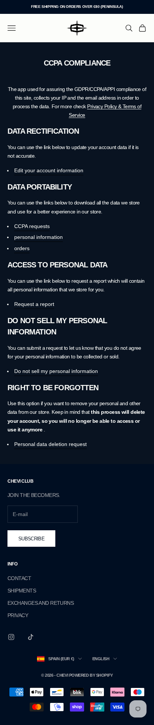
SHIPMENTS (21, 591)
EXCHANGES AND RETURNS (40, 603)
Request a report (34, 304)
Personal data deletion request (50, 444)
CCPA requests (32, 226)
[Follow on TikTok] (30, 637)
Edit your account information (48, 170)
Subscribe (31, 539)
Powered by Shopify (91, 675)
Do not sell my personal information (56, 371)
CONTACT (19, 578)
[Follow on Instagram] (11, 637)
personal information (38, 237)
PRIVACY (17, 615)
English (101, 658)
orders (22, 248)
